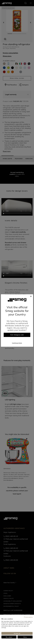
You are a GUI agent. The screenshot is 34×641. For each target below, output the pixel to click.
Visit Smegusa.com (17, 335)
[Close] (31, 296)
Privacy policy (28, 617)
